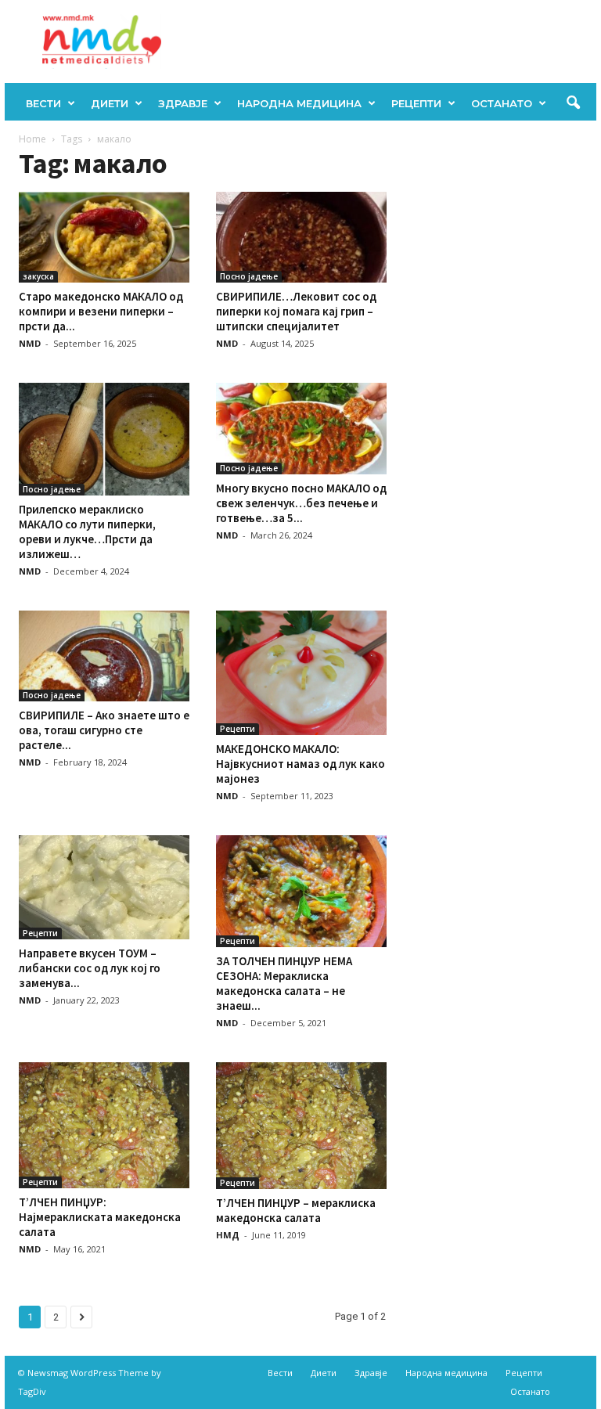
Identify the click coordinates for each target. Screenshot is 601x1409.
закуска (38, 276)
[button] (573, 103)
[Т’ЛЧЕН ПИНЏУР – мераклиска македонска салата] (301, 1125)
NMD (30, 343)
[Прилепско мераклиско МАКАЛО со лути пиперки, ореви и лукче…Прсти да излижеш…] (104, 439)
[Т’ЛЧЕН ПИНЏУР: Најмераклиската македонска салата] (104, 1125)
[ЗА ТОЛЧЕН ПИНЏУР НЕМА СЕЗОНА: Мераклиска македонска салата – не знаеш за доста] (301, 891)
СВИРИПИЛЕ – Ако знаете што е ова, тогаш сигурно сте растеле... (104, 730)
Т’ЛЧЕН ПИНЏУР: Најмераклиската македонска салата (100, 1217)
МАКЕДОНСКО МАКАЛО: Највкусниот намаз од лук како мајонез (300, 763)
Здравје (182, 103)
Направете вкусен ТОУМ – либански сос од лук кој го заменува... (89, 968)
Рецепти (416, 103)
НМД (227, 1235)
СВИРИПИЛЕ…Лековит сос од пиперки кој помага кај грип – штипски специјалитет (296, 311)
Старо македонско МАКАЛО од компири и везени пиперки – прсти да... (101, 311)
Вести (43, 103)
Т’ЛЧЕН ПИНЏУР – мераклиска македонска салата (296, 1210)
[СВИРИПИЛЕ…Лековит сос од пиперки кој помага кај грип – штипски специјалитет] (301, 237)
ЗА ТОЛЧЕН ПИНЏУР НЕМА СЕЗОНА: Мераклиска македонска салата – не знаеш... (284, 983)
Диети (109, 103)
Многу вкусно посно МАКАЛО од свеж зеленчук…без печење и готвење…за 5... (301, 503)
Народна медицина (299, 103)
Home (32, 139)
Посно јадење (249, 276)
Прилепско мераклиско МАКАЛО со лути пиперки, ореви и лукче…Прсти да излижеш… (87, 531)
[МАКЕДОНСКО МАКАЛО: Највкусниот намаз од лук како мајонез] (301, 673)
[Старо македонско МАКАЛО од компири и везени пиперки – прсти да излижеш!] (104, 237)
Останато (501, 103)
